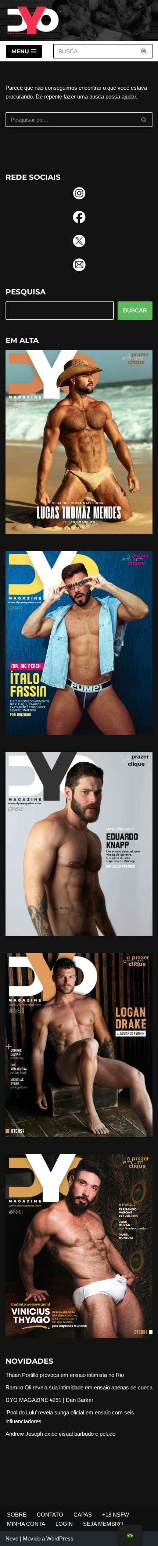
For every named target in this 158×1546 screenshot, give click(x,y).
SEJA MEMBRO (103, 1524)
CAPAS (82, 1514)
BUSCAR (135, 310)
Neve (12, 1538)
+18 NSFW (115, 1514)
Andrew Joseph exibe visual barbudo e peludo (60, 1434)
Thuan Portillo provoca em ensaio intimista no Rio (65, 1375)
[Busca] (144, 51)
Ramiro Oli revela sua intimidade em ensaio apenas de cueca (79, 1387)
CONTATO (50, 1514)
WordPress (59, 1538)
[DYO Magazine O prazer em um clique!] (33, 20)
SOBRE (16, 1514)
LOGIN (64, 1524)
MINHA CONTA (26, 1524)
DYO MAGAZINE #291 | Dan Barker (49, 1400)
